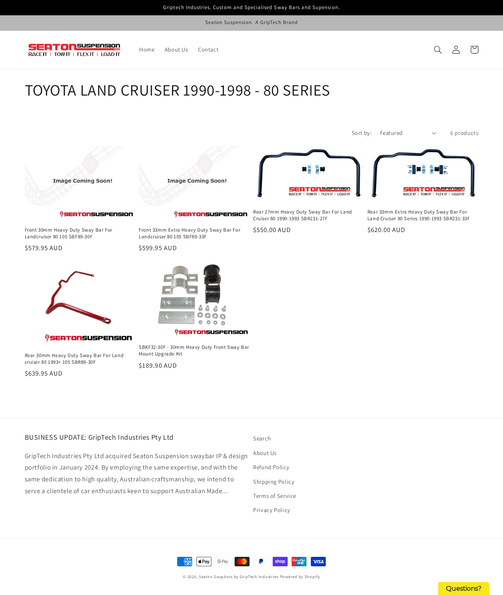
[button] (438, 50)
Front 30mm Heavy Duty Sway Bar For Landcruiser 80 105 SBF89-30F (68, 233)
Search (262, 438)
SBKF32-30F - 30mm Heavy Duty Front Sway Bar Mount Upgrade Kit (194, 350)
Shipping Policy (273, 481)
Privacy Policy (271, 510)
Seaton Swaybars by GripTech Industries (239, 576)
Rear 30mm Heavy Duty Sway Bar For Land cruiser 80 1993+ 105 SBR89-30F (74, 358)
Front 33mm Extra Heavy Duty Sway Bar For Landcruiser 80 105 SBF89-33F (189, 233)
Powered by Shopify (300, 576)
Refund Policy (271, 467)
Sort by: (362, 132)
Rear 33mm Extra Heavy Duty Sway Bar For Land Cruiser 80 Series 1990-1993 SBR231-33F (418, 215)
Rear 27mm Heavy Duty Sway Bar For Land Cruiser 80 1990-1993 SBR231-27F (302, 215)
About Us (265, 453)
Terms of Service (274, 495)
